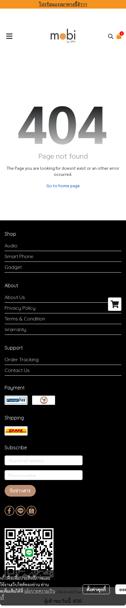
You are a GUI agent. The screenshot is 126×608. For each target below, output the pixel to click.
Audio (11, 245)
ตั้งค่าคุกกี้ (96, 589)
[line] (20, 511)
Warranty (15, 329)
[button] (110, 36)
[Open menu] (9, 36)
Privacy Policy (20, 308)
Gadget (13, 267)
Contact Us (17, 370)
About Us (15, 297)
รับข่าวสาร (20, 491)
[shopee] (31, 511)
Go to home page (63, 185)
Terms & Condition (25, 319)
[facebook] (9, 511)
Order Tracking (22, 359)
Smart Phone (19, 256)
